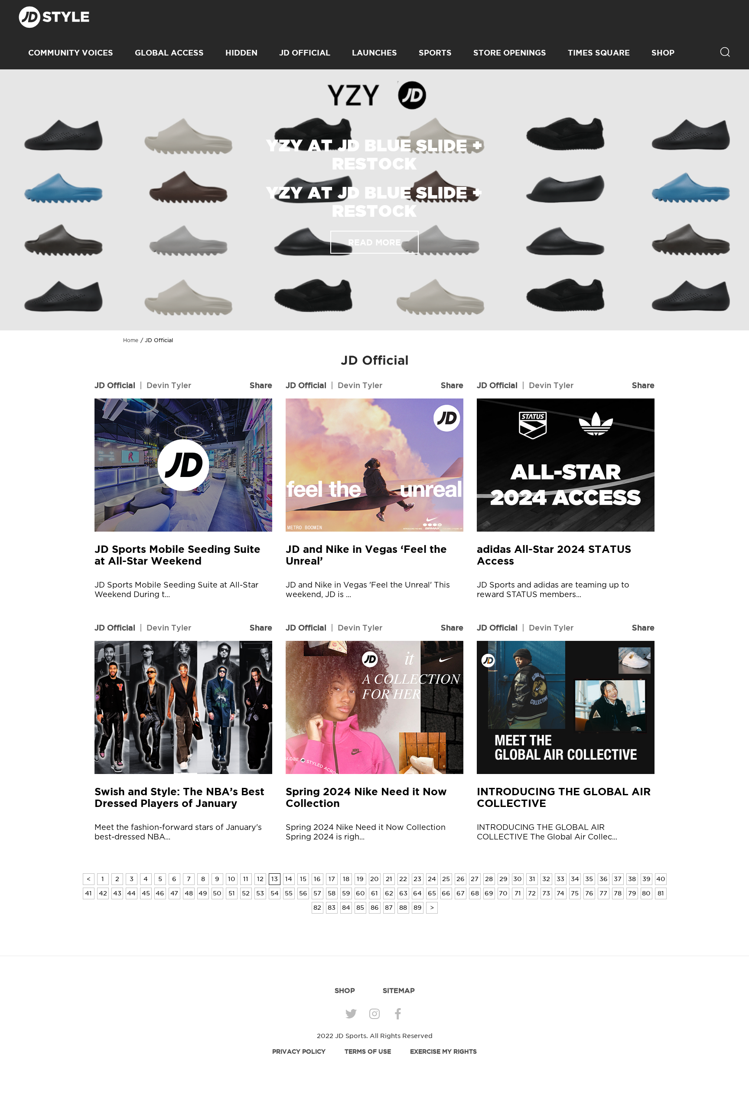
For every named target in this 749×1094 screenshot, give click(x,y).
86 (375, 907)
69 (489, 893)
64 (417, 893)
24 (432, 878)
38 (632, 878)
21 (389, 878)
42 (103, 893)
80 (646, 893)
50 (217, 893)
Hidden (241, 52)
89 (418, 907)
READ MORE (374, 242)
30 (517, 878)
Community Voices (70, 52)
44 (131, 893)
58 (331, 893)
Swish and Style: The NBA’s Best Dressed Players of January (179, 797)
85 (360, 907)
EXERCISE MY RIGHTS (443, 1051)
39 (646, 878)
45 (146, 893)
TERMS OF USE (368, 1051)
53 (260, 893)
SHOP (662, 52)
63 (403, 893)
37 (618, 878)
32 (546, 878)
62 (389, 893)
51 (231, 893)
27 (475, 878)
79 (632, 893)
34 (575, 878)
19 (360, 878)
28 (489, 878)
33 (560, 878)
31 (532, 878)
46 (160, 893)
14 (288, 878)
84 (346, 907)
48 (189, 893)
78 (618, 893)
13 (274, 878)
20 (374, 878)
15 (303, 878)
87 (389, 907)
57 (317, 893)
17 (332, 878)
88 (403, 907)
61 (374, 893)
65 (432, 893)
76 (589, 893)
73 (546, 893)
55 (289, 893)
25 (446, 878)
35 (589, 878)
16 (317, 878)
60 (360, 893)
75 (575, 893)
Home (130, 340)
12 (260, 878)
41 (88, 893)
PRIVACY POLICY (299, 1051)
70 (503, 893)
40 (660, 878)
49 (203, 893)
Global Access (169, 52)
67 (460, 893)
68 (475, 893)
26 (460, 878)
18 (346, 878)
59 (346, 893)
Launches (374, 52)
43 (117, 893)
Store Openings (509, 52)
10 (231, 878)
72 (532, 893)
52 (246, 893)
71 (518, 893)
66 (446, 893)
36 (603, 878)
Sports (435, 52)
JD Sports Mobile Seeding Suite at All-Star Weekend (177, 555)
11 (245, 878)
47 (174, 893)
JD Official (304, 52)
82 (317, 907)
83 (331, 907)
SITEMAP (399, 990)
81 (661, 893)
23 (417, 878)
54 (274, 893)
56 (303, 893)
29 (503, 878)
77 (603, 893)
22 (403, 878)
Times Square (599, 52)
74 (560, 893)
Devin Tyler (169, 385)
